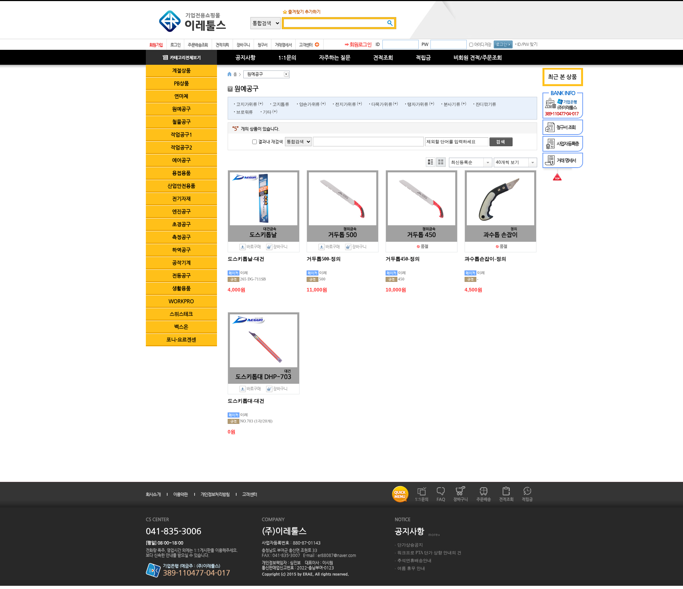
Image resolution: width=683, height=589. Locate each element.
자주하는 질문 (334, 57)
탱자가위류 (417, 104)
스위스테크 (181, 314)
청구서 (263, 45)
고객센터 (306, 45)
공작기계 (181, 262)
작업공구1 (181, 134)
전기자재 (181, 198)
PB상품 (181, 83)
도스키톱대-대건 (246, 401)
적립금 (423, 57)
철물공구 (181, 122)
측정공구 (181, 237)
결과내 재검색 (270, 141)
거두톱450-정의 (403, 259)
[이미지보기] (441, 162)
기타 (267, 112)
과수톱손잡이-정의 (485, 259)
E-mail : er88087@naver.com (329, 555)
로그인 (175, 45)
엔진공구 (181, 211)
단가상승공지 (410, 544)
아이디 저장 (482, 44)
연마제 (181, 96)
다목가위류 (381, 104)
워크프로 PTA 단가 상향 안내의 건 (429, 552)
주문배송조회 (198, 45)
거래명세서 (283, 45)
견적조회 (383, 57)
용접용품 (181, 173)
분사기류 (452, 104)
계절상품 (181, 70)
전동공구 (181, 275)
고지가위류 (246, 104)
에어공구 (181, 160)
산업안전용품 (181, 186)
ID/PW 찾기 (527, 44)
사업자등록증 (567, 143)
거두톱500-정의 (324, 259)
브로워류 (244, 112)
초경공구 (181, 224)
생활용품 (181, 288)
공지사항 (245, 57)
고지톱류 (280, 104)
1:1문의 (287, 57)
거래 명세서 (566, 160)
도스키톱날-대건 (246, 259)
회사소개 (153, 494)
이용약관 (180, 494)
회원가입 (156, 45)
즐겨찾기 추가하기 (304, 11)
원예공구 (181, 109)
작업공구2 (181, 147)
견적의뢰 (222, 45)
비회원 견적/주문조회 (478, 57)
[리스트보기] (430, 162)
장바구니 (243, 45)
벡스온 (181, 327)
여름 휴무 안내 (411, 568)
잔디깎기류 (486, 104)
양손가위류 (309, 104)
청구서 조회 (565, 127)
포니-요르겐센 (181, 339)
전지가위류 (345, 104)
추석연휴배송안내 (414, 560)
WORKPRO (181, 301)
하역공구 (181, 250)
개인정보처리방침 (215, 494)
